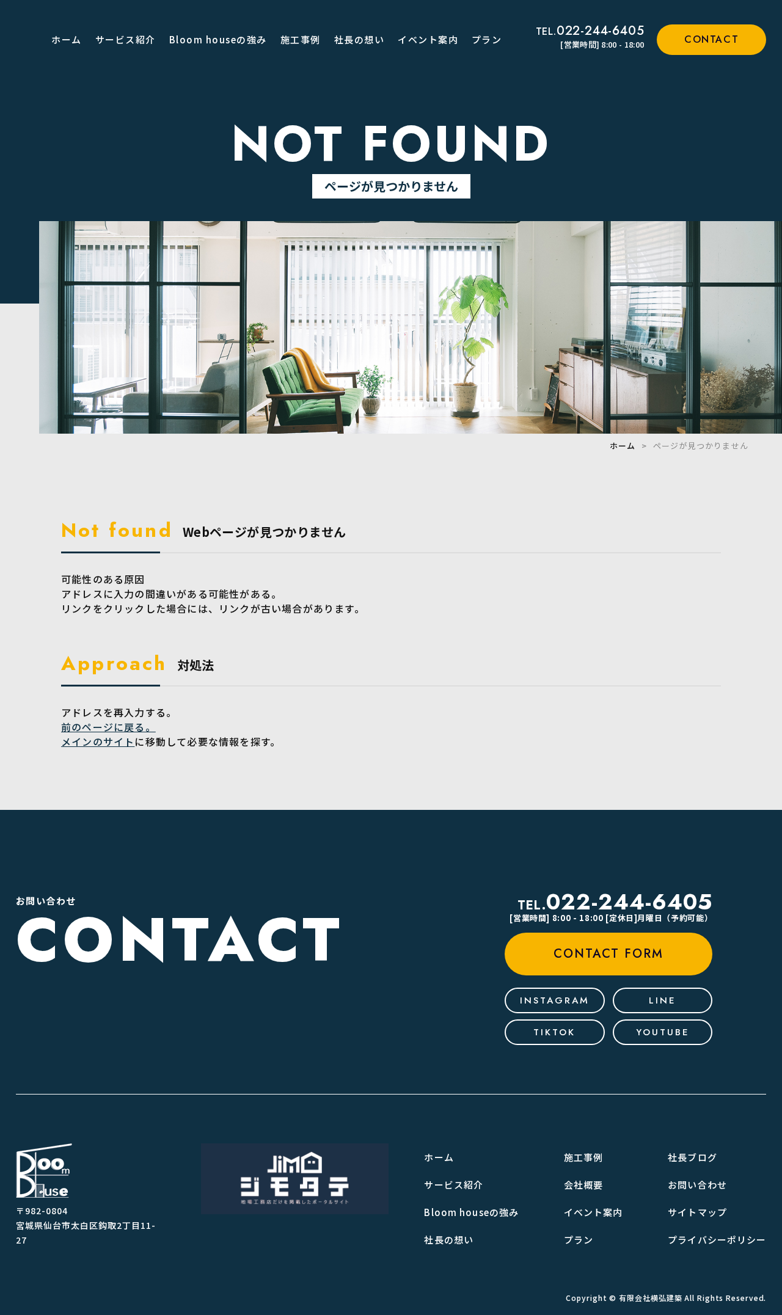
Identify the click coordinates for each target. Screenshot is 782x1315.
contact (711, 39)
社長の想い (359, 39)
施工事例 (300, 39)
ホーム (66, 39)
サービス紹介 (125, 39)
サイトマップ (697, 1212)
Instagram (555, 1000)
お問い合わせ (697, 1184)
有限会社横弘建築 (650, 1297)
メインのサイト (97, 741)
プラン (487, 39)
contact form (608, 954)
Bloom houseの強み (218, 39)
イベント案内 (428, 39)
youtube (663, 1032)
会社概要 (584, 1184)
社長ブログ (692, 1157)
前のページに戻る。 (108, 726)
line (662, 1000)
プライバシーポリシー (717, 1239)
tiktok (554, 1032)
